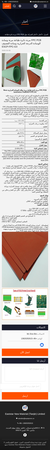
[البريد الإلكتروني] (41, 344)
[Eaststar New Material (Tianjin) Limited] (38, 6)
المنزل (46, 34)
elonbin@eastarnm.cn (40, 2)
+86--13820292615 (11, 2)
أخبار (40, 34)
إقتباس (7, 6)
